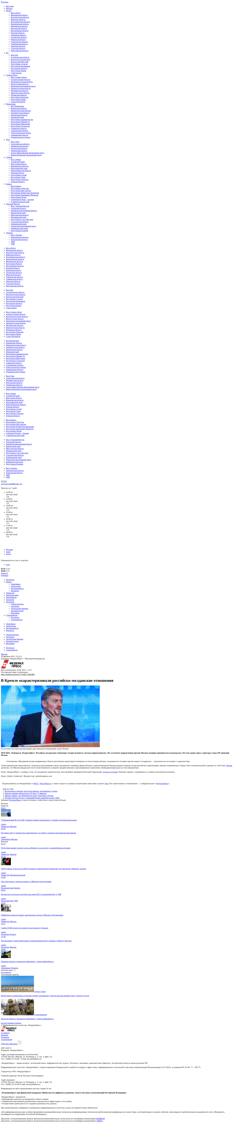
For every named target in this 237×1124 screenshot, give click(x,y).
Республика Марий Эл (20, 122)
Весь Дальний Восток (20, 206)
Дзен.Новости (45, 783)
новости (4, 573)
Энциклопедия (17, 604)
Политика (10, 580)
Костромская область (20, 31)
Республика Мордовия (20, 124)
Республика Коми (18, 99)
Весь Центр (16, 13)
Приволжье (11, 104)
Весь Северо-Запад (19, 77)
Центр (8, 11)
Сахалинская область (20, 222)
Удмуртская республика (21, 133)
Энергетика (16, 586)
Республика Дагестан (20, 188)
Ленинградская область (21, 88)
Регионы (4, 2)
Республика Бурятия (19, 231)
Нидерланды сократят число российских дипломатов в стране (31, 791)
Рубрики (4, 575)
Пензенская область (19, 115)
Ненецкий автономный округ (23, 86)
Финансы (15, 591)
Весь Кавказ (16, 186)
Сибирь (9, 157)
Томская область (18, 182)
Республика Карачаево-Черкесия (24, 195)
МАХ (36, 783)
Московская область (19, 15)
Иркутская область (19, 164)
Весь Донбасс (16, 235)
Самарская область (19, 128)
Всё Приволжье (17, 106)
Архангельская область (20, 79)
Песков (229, 765)
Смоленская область (19, 42)
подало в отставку (110, 772)
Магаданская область (20, 215)
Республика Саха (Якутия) (22, 219)
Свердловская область (20, 144)
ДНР (13, 244)
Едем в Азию (40, 991)
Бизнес (9, 582)
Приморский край (18, 217)
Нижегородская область (21, 111)
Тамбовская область (19, 44)
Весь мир (10, 6)
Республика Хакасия (19, 179)
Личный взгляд (17, 611)
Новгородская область (20, 93)
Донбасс (9, 233)
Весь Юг (14, 55)
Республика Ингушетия (21, 191)
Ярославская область (19, 51)
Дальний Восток (13, 204)
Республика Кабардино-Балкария (25, 193)
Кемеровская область (20, 166)
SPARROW (100, 1119)
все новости (6, 972)
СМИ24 (99, 1121)
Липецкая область (18, 35)
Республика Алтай (19, 175)
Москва (9, 8)
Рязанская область (18, 40)
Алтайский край (18, 162)
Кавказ (9, 184)
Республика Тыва (18, 177)
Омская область (17, 173)
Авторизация (6, 1039)
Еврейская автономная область (24, 211)
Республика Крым (18, 71)
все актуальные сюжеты (11, 1023)
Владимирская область (20, 22)
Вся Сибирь (16, 159)
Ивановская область (19, 26)
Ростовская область (19, 68)
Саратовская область (19, 131)
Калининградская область (22, 82)
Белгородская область (20, 17)
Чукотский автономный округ (23, 226)
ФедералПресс (162, 783)
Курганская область (19, 148)
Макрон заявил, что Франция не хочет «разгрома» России (29, 796)
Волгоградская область (20, 60)
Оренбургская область (20, 113)
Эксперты (10, 602)
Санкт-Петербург (18, 102)
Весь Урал (15, 142)
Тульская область (18, 48)
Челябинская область (20, 146)
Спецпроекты (12, 615)
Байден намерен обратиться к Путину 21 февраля (25, 793)
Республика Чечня (18, 197)
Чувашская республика (20, 137)
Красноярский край (19, 168)
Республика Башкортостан (22, 119)
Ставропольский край (20, 202)
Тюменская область (19, 151)
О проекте (5, 1033)
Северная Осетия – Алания (22, 199)
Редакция (5, 1037)
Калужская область (19, 28)
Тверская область (18, 46)
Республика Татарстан (20, 126)
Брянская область (18, 20)
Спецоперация (40, 1015)
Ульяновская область (19, 135)
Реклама (9, 549)
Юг (7, 53)
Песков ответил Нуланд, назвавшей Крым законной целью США (32, 798)
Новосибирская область (21, 171)
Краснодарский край (19, 62)
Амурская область (18, 208)
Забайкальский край (19, 228)
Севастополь (16, 73)
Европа (17, 888)
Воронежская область (20, 24)
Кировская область (19, 108)
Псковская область (19, 95)
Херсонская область (19, 239)
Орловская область (19, 37)
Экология (10, 600)
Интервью (15, 613)
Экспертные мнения (19, 608)
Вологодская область (20, 84)
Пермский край (17, 117)
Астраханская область (20, 57)
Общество (10, 593)
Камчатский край (18, 213)
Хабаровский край (19, 224)
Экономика (15, 584)
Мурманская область (19, 91)
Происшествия (12, 595)
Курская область (18, 33)
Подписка (15, 617)
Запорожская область (20, 237)
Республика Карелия (19, 97)
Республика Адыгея (19, 64)
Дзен (106, 783)
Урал (8, 139)
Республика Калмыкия (20, 66)
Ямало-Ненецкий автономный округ (26, 155)
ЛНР (13, 242)
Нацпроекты (11, 597)
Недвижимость (17, 588)
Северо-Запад (11, 75)
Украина (14, 968)
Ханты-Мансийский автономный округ (27, 153)
